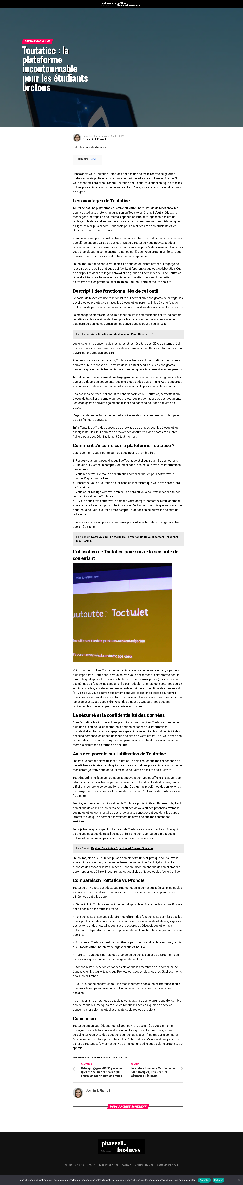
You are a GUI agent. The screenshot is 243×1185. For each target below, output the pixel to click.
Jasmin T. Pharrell (96, 139)
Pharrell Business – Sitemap (80, 1165)
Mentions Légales (144, 1165)
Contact (126, 1165)
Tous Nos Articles (108, 1165)
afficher (94, 159)
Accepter (204, 1180)
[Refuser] (239, 1180)
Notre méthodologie (167, 1165)
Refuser (218, 1180)
